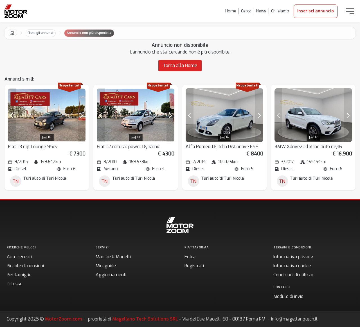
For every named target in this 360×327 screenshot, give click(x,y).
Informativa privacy (293, 257)
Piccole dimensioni (25, 266)
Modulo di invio (288, 296)
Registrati (194, 266)
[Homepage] (15, 11)
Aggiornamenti (111, 275)
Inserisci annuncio (315, 11)
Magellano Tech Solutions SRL (145, 319)
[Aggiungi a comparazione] (78, 94)
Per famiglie (19, 275)
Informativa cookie (292, 266)
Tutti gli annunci (40, 33)
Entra (189, 257)
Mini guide (106, 266)
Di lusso (14, 284)
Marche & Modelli (113, 257)
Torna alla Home (180, 65)
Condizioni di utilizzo (293, 275)
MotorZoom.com (63, 319)
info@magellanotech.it (294, 319)
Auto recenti (19, 257)
